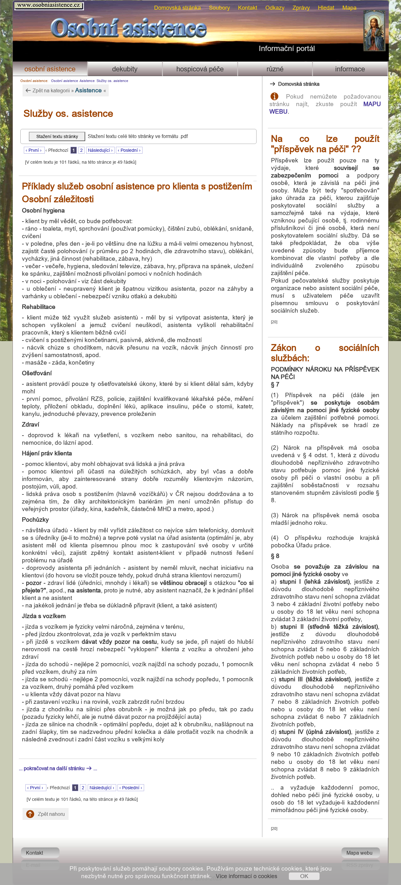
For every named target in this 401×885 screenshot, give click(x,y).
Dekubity (125, 69)
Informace (350, 69)
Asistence (87, 81)
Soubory (219, 7)
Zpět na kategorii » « (68, 90)
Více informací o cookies (246, 876)
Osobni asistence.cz (24, 3)
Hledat (326, 7)
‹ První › (34, 150)
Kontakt (247, 7)
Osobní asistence (50, 69)
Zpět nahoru (50, 814)
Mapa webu (359, 853)
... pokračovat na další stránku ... (58, 768)
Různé (275, 69)
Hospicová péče (200, 69)
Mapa (349, 7)
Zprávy (301, 7)
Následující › (100, 150)
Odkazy (274, 7)
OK (304, 876)
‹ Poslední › (129, 150)
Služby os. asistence (112, 81)
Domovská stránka (177, 7)
